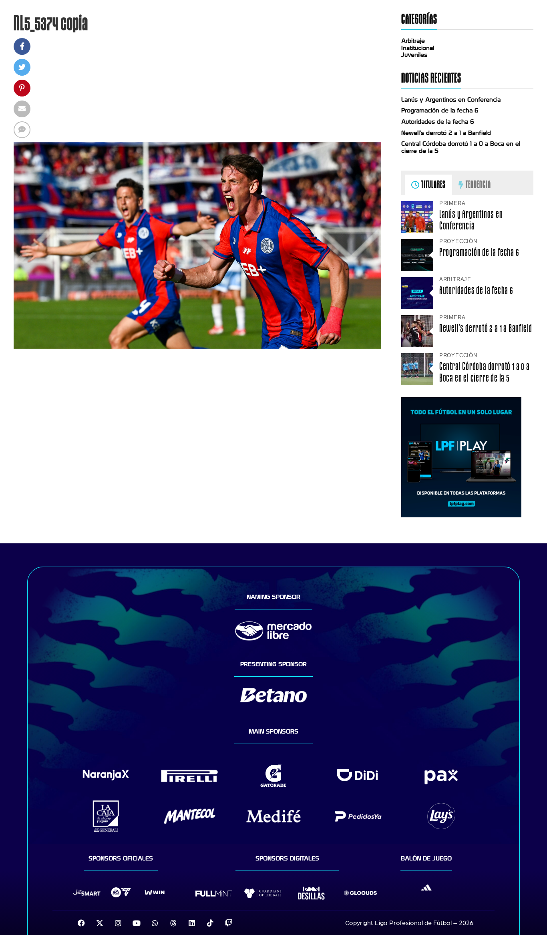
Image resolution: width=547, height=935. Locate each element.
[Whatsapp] (155, 923)
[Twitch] (228, 923)
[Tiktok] (210, 923)
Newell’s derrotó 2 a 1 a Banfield (446, 133)
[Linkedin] (192, 923)
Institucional (417, 48)
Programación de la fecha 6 (440, 110)
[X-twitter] (100, 923)
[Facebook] (81, 923)
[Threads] (173, 923)
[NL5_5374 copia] (197, 347)
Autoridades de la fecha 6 (437, 122)
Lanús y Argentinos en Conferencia (451, 100)
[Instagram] (118, 923)
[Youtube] (136, 923)
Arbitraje (413, 41)
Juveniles (414, 55)
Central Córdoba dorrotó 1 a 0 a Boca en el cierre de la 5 (484, 372)
